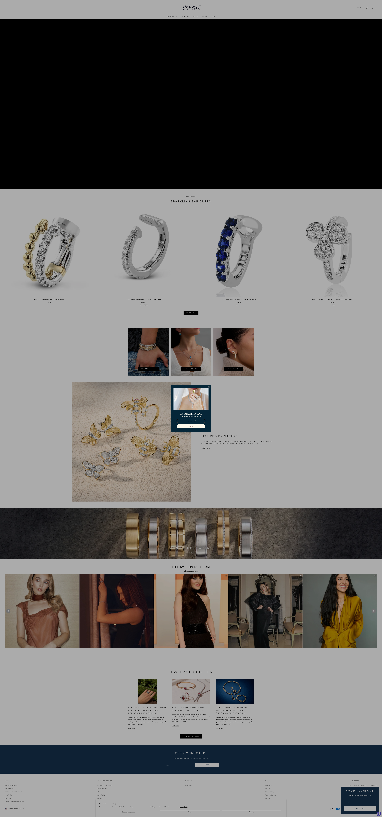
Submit (191, 426)
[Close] (209, 387)
